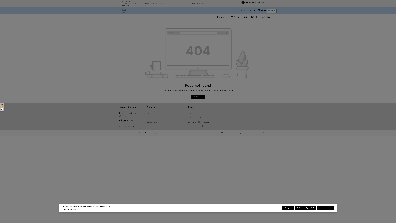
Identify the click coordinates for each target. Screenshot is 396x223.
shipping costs (240, 133)
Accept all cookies (326, 208)
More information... (105, 206)
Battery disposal (194, 118)
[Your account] (254, 10)
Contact (150, 126)
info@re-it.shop (126, 120)
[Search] (245, 10)
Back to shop (198, 97)
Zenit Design (153, 133)
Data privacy (152, 122)
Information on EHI (195, 126)
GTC (148, 113)
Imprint (149, 118)
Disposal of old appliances (198, 122)
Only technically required (305, 208)
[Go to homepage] (123, 10)
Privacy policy (67, 209)
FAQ (190, 113)
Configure (288, 208)
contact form (133, 126)
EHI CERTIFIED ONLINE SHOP (255, 2)
